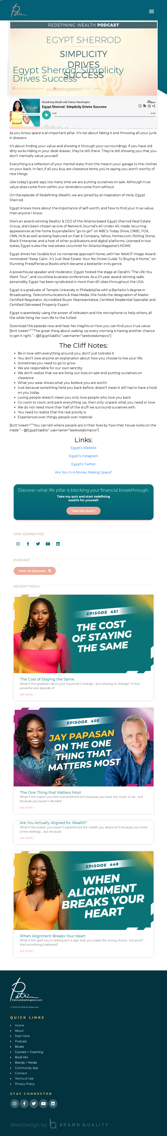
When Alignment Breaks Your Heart (53, 936)
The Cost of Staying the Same (47, 679)
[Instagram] (18, 543)
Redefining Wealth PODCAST (74, 88)
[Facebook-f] (28, 543)
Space (96, 88)
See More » (27, 694)
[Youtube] (48, 543)
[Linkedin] (58, 543)
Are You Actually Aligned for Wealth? (53, 823)
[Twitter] (38, 543)
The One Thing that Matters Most (50, 792)
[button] (151, 11)
